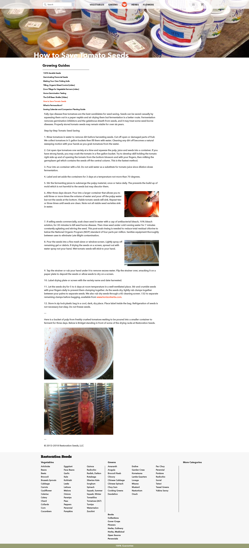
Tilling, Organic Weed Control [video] (59, 85)
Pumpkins (68, 511)
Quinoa (90, 466)
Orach (135, 494)
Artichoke (45, 466)
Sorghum (91, 484)
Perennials (113, 538)
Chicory (111, 477)
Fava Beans (69, 470)
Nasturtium (137, 490)
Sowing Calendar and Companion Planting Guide (64, 109)
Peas (66, 501)
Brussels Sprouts (48, 480)
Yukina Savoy (162, 490)
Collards (45, 504)
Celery (44, 497)
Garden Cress (138, 470)
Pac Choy (160, 466)
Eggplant (68, 466)
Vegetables (97, 4)
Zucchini (91, 511)
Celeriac (45, 494)
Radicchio (91, 470)
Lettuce (67, 487)
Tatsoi (159, 484)
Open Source (114, 535)
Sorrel (159, 480)
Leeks (66, 484)
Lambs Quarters (139, 477)
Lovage (135, 480)
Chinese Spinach (115, 484)
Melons (67, 490)
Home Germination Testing (54, 93)
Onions (67, 494)
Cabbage (45, 484)
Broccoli (45, 477)
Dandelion (113, 494)
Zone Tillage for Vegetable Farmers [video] (61, 89)
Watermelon (92, 508)
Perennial (68, 508)
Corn (43, 508)
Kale (66, 477)
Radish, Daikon (94, 473)
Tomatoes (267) (94, 501)
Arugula (111, 470)
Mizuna (135, 484)
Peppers (67, 504)
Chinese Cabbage (116, 480)
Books (111, 514)
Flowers (148, 4)
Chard (44, 501)
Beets (43, 473)
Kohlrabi (68, 480)
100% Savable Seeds (52, 73)
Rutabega (91, 477)
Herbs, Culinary (115, 528)
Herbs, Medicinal (116, 532)
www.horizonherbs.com (109, 297)
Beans (44, 470)
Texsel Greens (162, 487)
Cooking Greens (115, 490)
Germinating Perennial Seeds (55, 77)
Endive (135, 466)
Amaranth (112, 466)
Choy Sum (112, 487)
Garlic (66, 473)
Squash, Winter (94, 494)
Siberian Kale (93, 480)
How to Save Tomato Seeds (54, 101)
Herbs (135, 4)
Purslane (160, 473)
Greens (113, 4)
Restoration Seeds (56, 457)
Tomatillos (92, 497)
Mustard (136, 487)
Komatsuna (137, 473)
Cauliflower (46, 490)
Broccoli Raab (114, 473)
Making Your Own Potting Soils (56, 81)
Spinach (90, 487)
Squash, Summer (94, 490)
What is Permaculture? (52, 105)
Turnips (90, 504)
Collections (113, 518)
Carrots (44, 487)
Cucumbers (46, 511)
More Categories (192, 462)
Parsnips (67, 497)
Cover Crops (114, 521)
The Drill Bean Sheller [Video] (55, 97)
